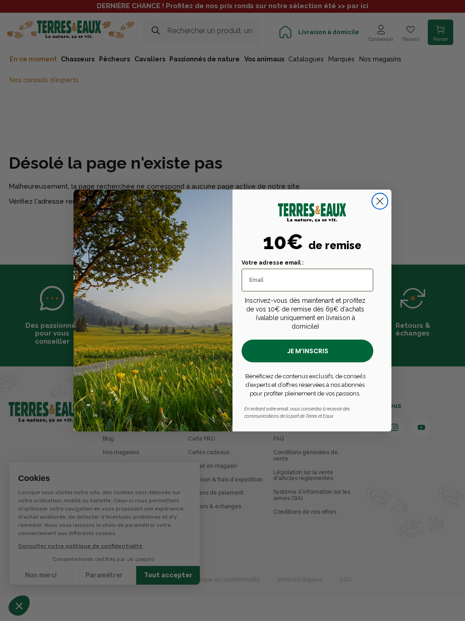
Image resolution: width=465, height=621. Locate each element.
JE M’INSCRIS (307, 351)
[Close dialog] (380, 201)
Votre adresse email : (272, 263)
